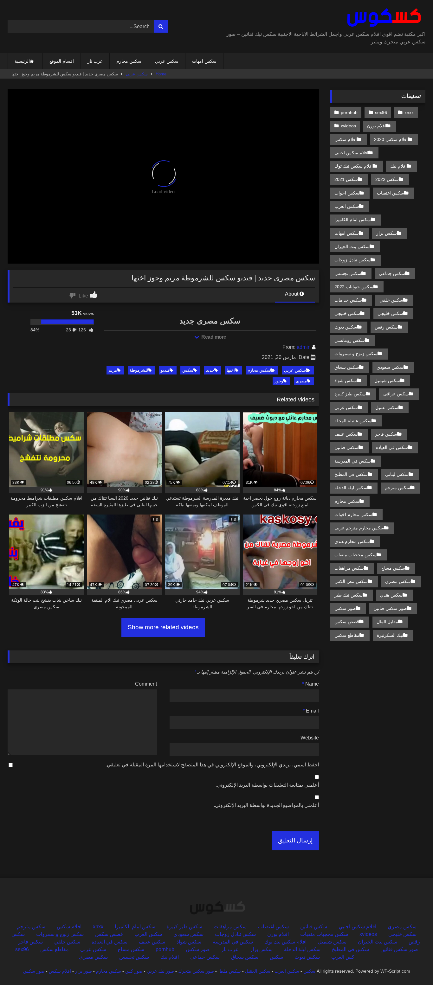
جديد (210, 370)
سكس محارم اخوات (353, 514)
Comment (146, 684)
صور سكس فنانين (390, 608)
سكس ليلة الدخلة (350, 487)
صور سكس (345, 608)
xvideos (348, 125)
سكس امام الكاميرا (352, 219)
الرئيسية (22, 61)
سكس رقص (386, 326)
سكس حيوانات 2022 (353, 286)
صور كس (134, 971)
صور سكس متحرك (196, 971)
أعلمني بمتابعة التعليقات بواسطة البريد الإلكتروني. (267, 785)
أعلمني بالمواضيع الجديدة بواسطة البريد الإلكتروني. (266, 805)
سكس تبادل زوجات (352, 259)
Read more (213, 337)
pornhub (349, 112)
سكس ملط (230, 971)
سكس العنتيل (257, 971)
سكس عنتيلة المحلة (353, 420)
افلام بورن (376, 125)
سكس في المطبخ (351, 474)
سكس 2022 (387, 179)
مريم (112, 370)
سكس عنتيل (386, 407)
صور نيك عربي (160, 971)
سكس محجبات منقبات (355, 554)
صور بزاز (83, 971)
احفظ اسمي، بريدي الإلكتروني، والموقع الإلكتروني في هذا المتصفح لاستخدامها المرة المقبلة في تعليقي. (212, 764)
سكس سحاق (346, 367)
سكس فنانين (346, 447)
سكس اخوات (346, 192)
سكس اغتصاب (390, 192)
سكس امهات (204, 61)
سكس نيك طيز (348, 595)
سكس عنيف (346, 434)
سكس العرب (346, 206)
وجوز (279, 381)
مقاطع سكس (346, 635)
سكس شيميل (387, 380)
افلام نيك (398, 166)
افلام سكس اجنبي (351, 152)
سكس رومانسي (349, 340)
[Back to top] (413, 966)
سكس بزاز (386, 233)
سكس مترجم (397, 487)
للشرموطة (139, 370)
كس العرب (342, 957)
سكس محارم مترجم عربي (359, 527)
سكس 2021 (346, 179)
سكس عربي (166, 61)
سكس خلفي (391, 300)
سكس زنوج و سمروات (356, 353)
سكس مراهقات (349, 568)
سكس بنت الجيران (352, 246)
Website (310, 737)
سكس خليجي (390, 313)
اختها (231, 370)
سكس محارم (128, 61)
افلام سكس (345, 139)
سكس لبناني (397, 474)
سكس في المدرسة (352, 461)
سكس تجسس (347, 273)
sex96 (381, 112)
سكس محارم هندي (352, 541)
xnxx (409, 112)
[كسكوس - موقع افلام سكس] (382, 17)
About (292, 294)
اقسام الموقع (61, 61)
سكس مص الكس (351, 581)
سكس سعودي (390, 367)
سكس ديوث (345, 326)
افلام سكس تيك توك (353, 166)
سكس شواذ (345, 380)
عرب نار (95, 61)
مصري (301, 381)
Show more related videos (163, 627)
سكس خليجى (347, 313)
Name (310, 684)
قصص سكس (346, 621)
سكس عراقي (396, 393)
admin (304, 347)
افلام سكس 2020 (391, 139)
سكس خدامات (348, 300)
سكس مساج (393, 568)
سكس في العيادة (392, 447)
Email (311, 710)
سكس (187, 370)
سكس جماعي (392, 273)
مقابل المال (387, 621)
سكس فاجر (386, 434)
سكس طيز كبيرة (350, 393)
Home (161, 74)
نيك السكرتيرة (390, 635)
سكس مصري (398, 581)
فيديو (165, 370)
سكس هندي (391, 595)
